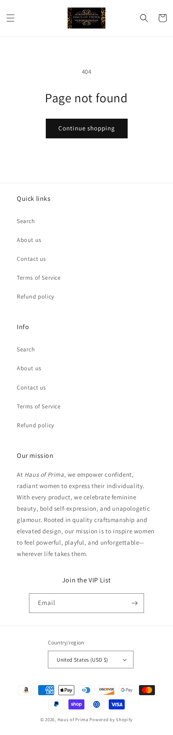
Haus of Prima (73, 719)
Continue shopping (86, 128)
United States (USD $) (82, 659)
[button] (10, 18)
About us (29, 240)
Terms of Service (39, 277)
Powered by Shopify (111, 719)
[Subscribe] (134, 603)
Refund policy (35, 296)
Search (26, 221)
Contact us (31, 258)
